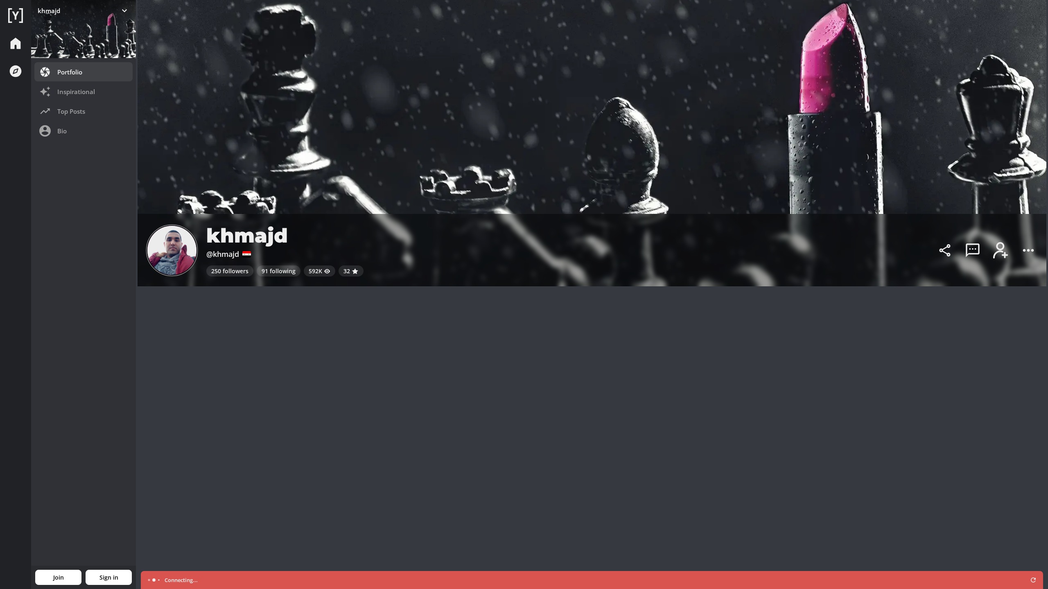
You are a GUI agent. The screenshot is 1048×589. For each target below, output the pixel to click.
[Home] (15, 15)
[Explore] (15, 71)
